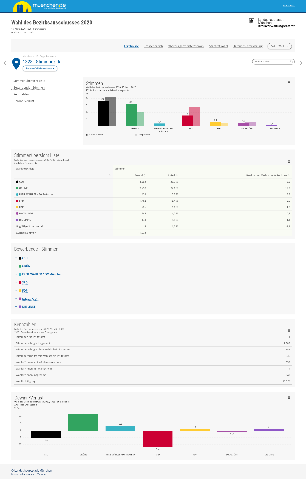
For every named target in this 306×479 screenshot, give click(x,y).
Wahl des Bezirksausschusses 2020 (51, 22)
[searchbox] (273, 61)
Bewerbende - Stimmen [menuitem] (29, 87)
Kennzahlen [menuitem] (21, 94)
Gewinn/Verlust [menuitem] (23, 101)
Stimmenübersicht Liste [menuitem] (29, 81)
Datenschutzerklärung (248, 46)
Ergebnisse (131, 46)
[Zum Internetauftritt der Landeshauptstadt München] (82, 6)
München (27, 56)
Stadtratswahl (218, 46)
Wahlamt (289, 5)
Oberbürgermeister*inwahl (186, 46)
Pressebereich (153, 46)
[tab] (153, 258)
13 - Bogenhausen (44, 56)
